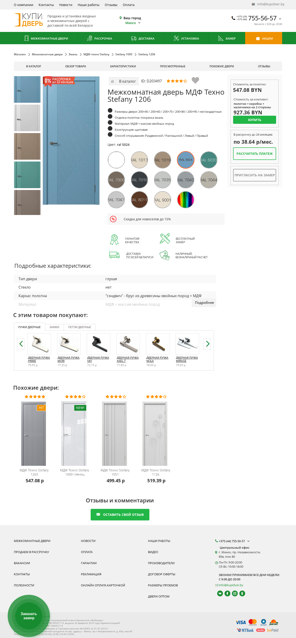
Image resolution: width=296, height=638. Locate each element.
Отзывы (111, 5)
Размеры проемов (163, 585)
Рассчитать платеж (255, 153)
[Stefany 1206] (27, 89)
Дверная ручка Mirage (187, 359)
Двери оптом (159, 596)
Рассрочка (103, 38)
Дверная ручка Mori (69, 359)
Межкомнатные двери (49, 38)
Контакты (46, 5)
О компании (23, 5)
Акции (267, 38)
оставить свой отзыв (123, 514)
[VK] (218, 593)
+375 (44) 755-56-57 (232, 541)
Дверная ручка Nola (157, 359)
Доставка (146, 38)
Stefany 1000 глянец (74, 472)
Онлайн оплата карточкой (103, 585)
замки (54, 327)
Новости (65, 5)
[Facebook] (225, 593)
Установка (189, 38)
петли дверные (79, 327)
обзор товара (75, 66)
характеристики (123, 66)
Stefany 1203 (34, 472)
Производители (161, 563)
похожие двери (222, 66)
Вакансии (22, 563)
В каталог (33, 66)
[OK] (240, 593)
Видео (153, 552)
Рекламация (91, 574)
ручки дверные (29, 327)
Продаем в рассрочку (31, 552)
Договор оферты (161, 574)
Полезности (24, 585)
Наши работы (88, 5)
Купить (254, 120)
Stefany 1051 (115, 472)
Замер (230, 38)
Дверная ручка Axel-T (128, 359)
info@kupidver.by (269, 4)
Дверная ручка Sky (98, 359)
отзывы (264, 66)
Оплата (129, 5)
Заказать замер (29, 616)
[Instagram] (233, 593)
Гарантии (89, 563)
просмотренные (172, 66)
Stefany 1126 (155, 472)
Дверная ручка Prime (39, 359)
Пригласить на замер (254, 175)
